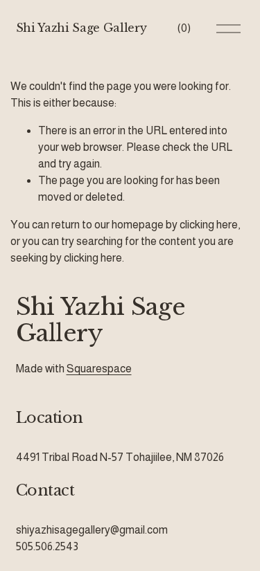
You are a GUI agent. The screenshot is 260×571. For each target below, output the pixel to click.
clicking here (209, 224)
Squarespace (99, 368)
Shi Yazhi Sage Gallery (81, 28)
